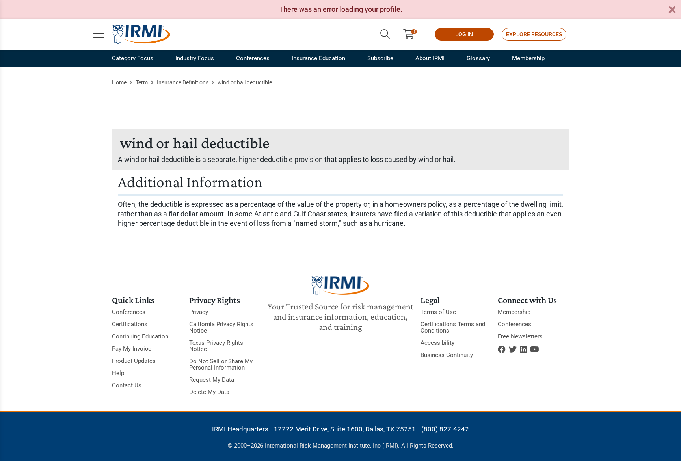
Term (142, 82)
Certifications (129, 324)
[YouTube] (534, 349)
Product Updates (134, 360)
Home (119, 82)
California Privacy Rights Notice (221, 327)
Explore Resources (534, 34)
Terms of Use (438, 312)
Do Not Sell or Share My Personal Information (221, 364)
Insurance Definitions (182, 82)
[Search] (385, 34)
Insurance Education (318, 58)
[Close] (672, 10)
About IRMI (430, 58)
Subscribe (380, 58)
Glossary (478, 58)
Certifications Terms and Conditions (453, 327)
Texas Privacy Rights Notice (216, 346)
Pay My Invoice (131, 348)
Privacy (198, 312)
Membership (528, 58)
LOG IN (464, 34)
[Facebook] (502, 349)
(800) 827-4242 (445, 429)
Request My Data (211, 379)
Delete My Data (209, 392)
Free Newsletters (520, 336)
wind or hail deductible (245, 82)
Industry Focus (194, 58)
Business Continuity (447, 355)
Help (118, 373)
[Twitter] (513, 349)
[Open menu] (98, 34)
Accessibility (437, 342)
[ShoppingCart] (411, 34)
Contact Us (126, 385)
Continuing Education (140, 336)
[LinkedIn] (523, 349)
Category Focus (132, 58)
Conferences (253, 58)
